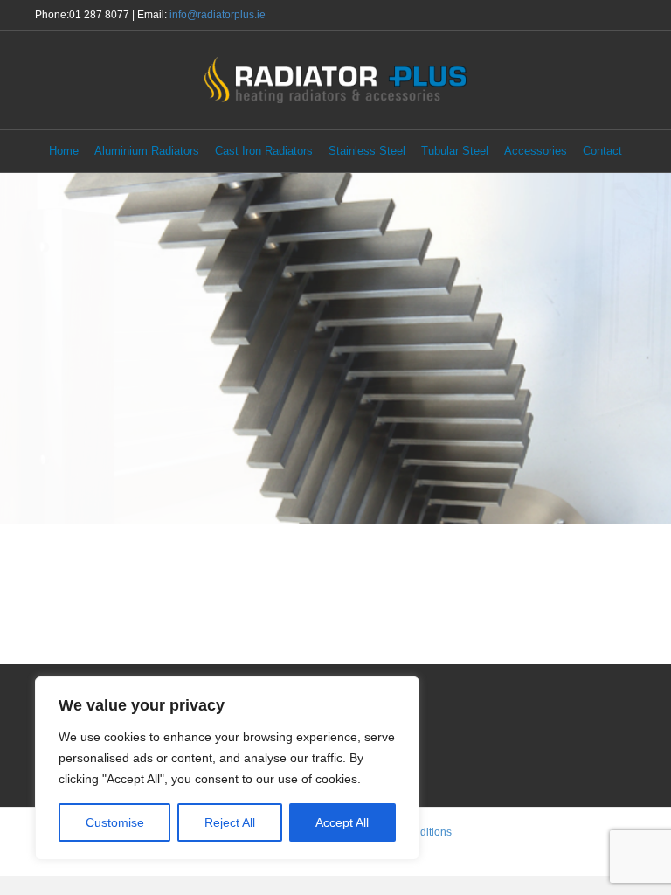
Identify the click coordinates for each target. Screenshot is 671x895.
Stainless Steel (367, 150)
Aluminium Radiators (146, 150)
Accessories (535, 150)
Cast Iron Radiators (264, 150)
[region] (227, 768)
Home (64, 150)
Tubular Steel (454, 150)
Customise (115, 822)
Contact (602, 150)
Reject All (229, 822)
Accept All (342, 822)
